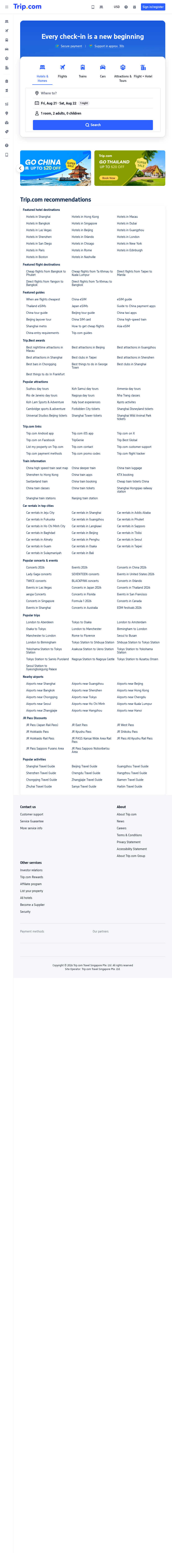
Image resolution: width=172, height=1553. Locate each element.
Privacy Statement (129, 842)
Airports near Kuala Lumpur (134, 703)
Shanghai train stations (41, 498)
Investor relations (31, 870)
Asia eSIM (123, 326)
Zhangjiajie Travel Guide (87, 779)
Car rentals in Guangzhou (88, 519)
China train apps (82, 474)
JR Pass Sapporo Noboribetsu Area (90, 750)
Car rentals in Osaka (84, 546)
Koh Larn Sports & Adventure (45, 402)
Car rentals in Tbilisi (129, 533)
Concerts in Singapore (40, 601)
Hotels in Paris (35, 250)
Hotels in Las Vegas (38, 230)
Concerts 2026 (35, 567)
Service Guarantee (32, 821)
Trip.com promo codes (86, 453)
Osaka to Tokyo (36, 629)
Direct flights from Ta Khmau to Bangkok (92, 283)
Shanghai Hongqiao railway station (134, 489)
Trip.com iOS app (82, 433)
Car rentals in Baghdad (40, 533)
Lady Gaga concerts (38, 574)
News (120, 821)
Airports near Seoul (38, 703)
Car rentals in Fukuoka (40, 519)
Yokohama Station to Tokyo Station (44, 650)
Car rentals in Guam (38, 546)
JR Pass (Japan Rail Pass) (42, 725)
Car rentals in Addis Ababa (134, 512)
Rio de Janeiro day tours (41, 395)
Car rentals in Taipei (129, 546)
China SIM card (81, 319)
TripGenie (78, 440)
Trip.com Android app (40, 433)
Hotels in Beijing (82, 230)
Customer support (31, 814)
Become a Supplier (32, 904)
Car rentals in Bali (83, 553)
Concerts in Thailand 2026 (133, 587)
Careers (121, 828)
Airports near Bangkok (40, 690)
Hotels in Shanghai (38, 216)
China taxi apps (127, 312)
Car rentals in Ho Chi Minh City (45, 526)
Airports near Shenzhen (87, 690)
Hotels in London (128, 237)
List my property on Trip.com (44, 447)
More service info (31, 828)
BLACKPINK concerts (85, 581)
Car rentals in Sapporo (131, 526)
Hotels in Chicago (83, 243)
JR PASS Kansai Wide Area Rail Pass (91, 740)
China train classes (38, 488)
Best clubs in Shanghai (131, 364)
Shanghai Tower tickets (87, 415)
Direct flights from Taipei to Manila (134, 273)
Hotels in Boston (37, 257)
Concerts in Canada (129, 601)
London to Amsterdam (131, 622)
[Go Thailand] (129, 168)
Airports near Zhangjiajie (41, 710)
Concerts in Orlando (129, 581)
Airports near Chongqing (41, 697)
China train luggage (129, 468)
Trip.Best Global (127, 440)
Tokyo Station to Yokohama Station (135, 650)
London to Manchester (86, 629)
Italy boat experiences (86, 402)
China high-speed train (131, 319)
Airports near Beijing (130, 683)
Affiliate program (31, 884)
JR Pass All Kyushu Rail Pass (134, 738)
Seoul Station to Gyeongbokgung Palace (41, 667)
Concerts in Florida (83, 594)
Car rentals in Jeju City (40, 512)
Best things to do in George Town (90, 365)
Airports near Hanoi (129, 710)
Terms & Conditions (129, 835)
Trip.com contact (82, 447)
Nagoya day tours (83, 395)
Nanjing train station (85, 498)
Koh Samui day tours (85, 388)
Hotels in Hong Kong (85, 216)
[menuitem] (7, 21)
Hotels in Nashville (84, 257)
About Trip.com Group (131, 856)
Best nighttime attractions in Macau (44, 349)
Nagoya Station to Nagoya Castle (93, 659)
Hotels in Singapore (84, 223)
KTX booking (125, 474)
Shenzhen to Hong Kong (42, 474)
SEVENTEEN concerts (85, 574)
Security (25, 911)
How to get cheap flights (88, 326)
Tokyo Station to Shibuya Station (93, 642)
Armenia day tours (129, 388)
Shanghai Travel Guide (40, 766)
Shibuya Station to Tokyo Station (138, 642)
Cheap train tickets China (133, 481)
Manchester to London (41, 635)
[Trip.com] (27, 7)
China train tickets (83, 488)
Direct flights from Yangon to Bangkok (44, 283)
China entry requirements (42, 333)
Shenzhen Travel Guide (41, 773)
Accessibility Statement (132, 849)
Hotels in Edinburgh (130, 250)
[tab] (42, 72)
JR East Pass (79, 725)
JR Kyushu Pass (81, 731)
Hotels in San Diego (39, 243)
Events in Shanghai (38, 607)
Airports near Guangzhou (88, 683)
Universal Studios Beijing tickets (46, 415)
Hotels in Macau (127, 216)
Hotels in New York (129, 243)
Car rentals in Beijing (85, 533)
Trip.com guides (82, 333)
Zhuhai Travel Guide (39, 786)
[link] (93, 6)
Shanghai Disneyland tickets (135, 409)
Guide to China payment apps (136, 306)
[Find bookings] (134, 7)
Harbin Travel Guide (129, 786)
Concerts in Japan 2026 (86, 587)
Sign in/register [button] (153, 7)
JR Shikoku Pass (127, 731)
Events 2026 (79, 567)
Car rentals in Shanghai (86, 512)
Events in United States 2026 (135, 574)
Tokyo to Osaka (81, 622)
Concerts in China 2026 (131, 567)
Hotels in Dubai (127, 223)
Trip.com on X (126, 433)
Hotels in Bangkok (38, 223)
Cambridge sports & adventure (45, 409)
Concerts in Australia (85, 607)
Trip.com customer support (134, 447)
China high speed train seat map (47, 468)
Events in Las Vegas (39, 587)
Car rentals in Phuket (130, 519)
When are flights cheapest (43, 299)
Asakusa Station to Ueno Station (93, 649)
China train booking (84, 481)
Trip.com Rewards (31, 877)
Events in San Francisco (132, 594)
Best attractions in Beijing (88, 347)
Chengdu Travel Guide (86, 773)
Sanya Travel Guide (84, 786)
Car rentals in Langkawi (87, 526)
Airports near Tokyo (84, 697)
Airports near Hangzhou (87, 710)
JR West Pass (125, 725)
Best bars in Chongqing (41, 364)
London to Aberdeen (39, 622)
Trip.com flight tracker (131, 453)
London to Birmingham (41, 642)
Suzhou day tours (37, 388)
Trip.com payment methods (44, 453)
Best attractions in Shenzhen (135, 357)
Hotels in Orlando (83, 237)
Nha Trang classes (128, 395)
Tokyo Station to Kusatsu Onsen (137, 659)
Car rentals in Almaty (39, 539)
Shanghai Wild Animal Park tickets (134, 417)
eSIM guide (124, 299)
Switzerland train (37, 481)
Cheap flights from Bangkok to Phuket (46, 273)
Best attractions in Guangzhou (136, 347)
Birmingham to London (132, 629)
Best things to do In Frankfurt (45, 374)
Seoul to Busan (127, 635)
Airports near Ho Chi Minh (88, 703)
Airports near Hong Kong (133, 690)
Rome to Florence (83, 635)
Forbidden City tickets (86, 409)
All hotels (26, 898)
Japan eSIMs (80, 306)
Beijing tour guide (83, 312)
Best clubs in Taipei (84, 357)
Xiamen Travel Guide (130, 779)
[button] (6, 7)
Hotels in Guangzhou (130, 230)
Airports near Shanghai (40, 683)
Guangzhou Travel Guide (133, 766)
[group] (68, 46)
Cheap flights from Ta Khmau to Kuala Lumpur (92, 273)
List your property (31, 891)
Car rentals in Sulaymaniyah (43, 553)
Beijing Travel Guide (84, 766)
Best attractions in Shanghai (44, 357)
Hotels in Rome (82, 250)
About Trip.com (127, 814)
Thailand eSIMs (36, 306)
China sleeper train (84, 468)
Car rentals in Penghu (85, 539)
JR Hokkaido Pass (37, 731)
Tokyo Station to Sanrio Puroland (47, 659)
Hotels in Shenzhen (39, 237)
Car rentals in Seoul (129, 539)
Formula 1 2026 (81, 601)
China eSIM (79, 299)
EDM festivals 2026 (129, 607)
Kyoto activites (126, 402)
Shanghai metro (36, 326)
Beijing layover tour (38, 319)
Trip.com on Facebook (40, 440)
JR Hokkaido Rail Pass (40, 738)
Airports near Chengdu (131, 697)
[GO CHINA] (55, 168)
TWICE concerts (36, 581)
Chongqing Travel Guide (41, 779)
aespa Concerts (36, 594)
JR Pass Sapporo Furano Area (45, 748)
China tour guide (37, 312)
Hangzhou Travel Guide (132, 773)
